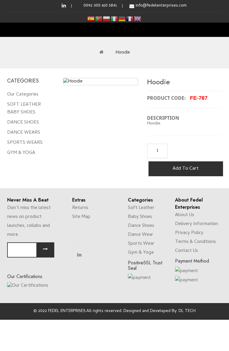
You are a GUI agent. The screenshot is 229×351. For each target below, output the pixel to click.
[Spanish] (91, 19)
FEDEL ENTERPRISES (67, 311)
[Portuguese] (99, 19)
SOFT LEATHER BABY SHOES (24, 108)
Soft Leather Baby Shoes (141, 212)
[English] (138, 19)
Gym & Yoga (141, 253)
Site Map (81, 217)
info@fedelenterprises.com (161, 5)
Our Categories (22, 95)
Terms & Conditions (195, 242)
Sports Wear (141, 244)
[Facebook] (79, 237)
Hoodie (122, 53)
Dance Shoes (141, 226)
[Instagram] (93, 237)
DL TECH (187, 311)
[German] (122, 19)
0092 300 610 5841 (100, 5)
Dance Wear (140, 235)
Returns (80, 208)
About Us (184, 215)
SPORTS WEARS (25, 143)
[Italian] (114, 19)
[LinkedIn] (79, 255)
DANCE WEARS (23, 133)
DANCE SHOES (23, 123)
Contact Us (186, 251)
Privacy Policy (189, 233)
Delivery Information (196, 224)
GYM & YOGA (21, 153)
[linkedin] (64, 6)
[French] (130, 19)
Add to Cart (186, 169)
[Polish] (107, 19)
